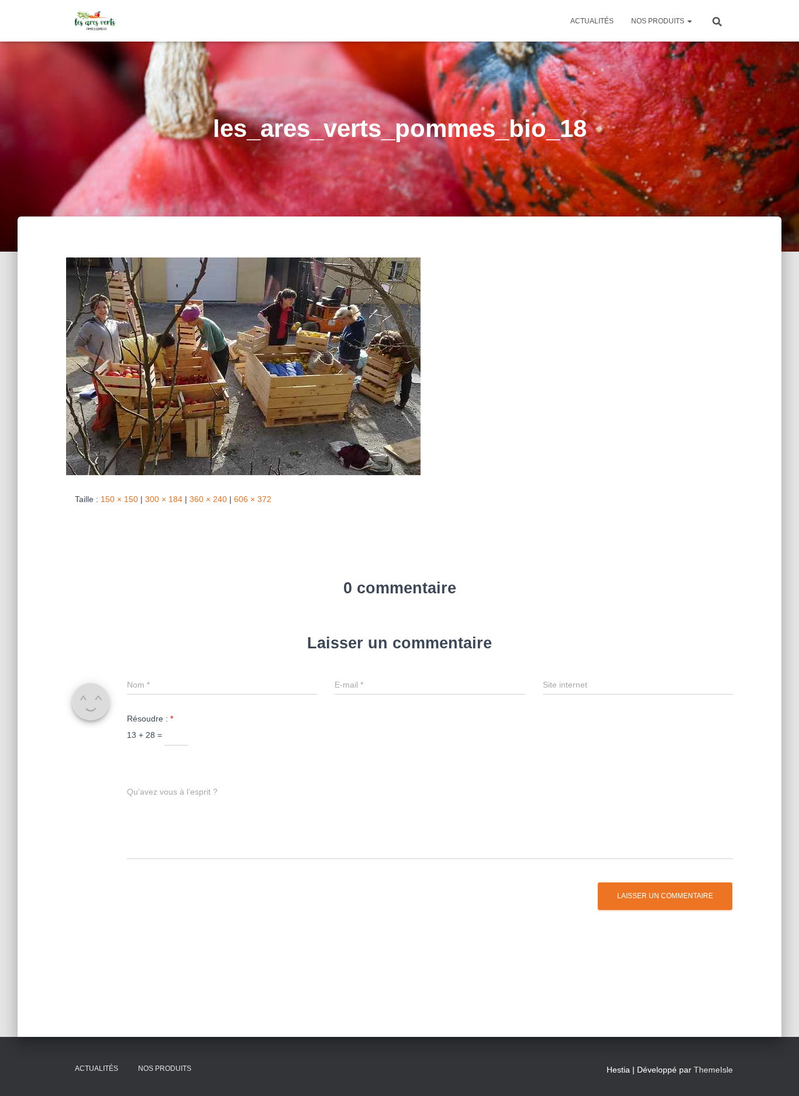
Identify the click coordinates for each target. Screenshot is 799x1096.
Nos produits (658, 21)
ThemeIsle (713, 1069)
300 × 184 (163, 499)
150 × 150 (119, 499)
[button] (689, 21)
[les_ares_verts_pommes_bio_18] (243, 365)
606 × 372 (252, 499)
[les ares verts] (95, 21)
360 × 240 (208, 499)
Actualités (592, 21)
